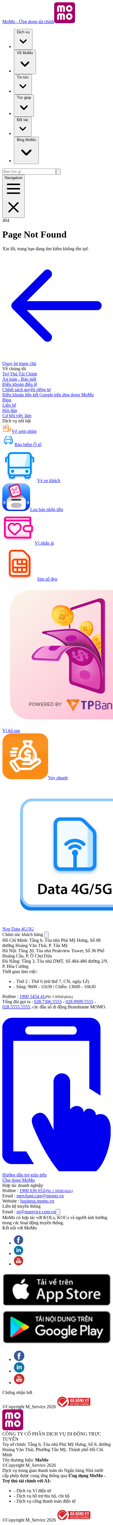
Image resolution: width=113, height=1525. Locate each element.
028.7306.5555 (48, 1001)
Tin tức (23, 77)
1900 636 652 (46, 1190)
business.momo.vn (37, 1201)
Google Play (2, 1329)
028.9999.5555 (79, 1001)
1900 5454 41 (32, 996)
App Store (2, 1292)
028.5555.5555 (16, 1006)
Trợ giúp (24, 97)
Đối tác (23, 120)
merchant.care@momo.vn (40, 1195)
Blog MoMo (26, 140)
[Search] (58, 172)
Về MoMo (25, 53)
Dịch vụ (23, 32)
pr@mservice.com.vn (36, 1211)
